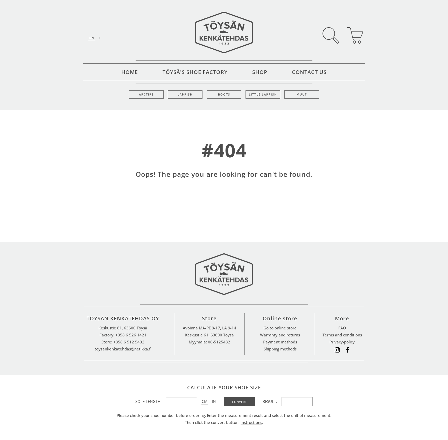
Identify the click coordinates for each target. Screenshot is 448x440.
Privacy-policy (342, 341)
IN (214, 401)
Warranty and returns (280, 334)
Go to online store (280, 327)
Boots (224, 94)
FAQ (342, 327)
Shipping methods (280, 348)
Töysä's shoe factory (195, 73)
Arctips (146, 94)
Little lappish (263, 94)
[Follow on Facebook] (347, 350)
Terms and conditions (342, 334)
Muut (302, 94)
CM (204, 401)
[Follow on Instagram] (337, 350)
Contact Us (309, 73)
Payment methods (280, 341)
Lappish (185, 94)
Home (129, 73)
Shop (259, 73)
